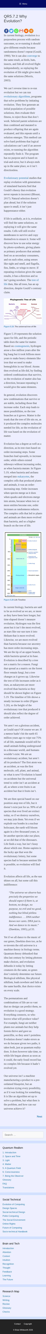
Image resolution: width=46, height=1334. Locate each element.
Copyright (28, 1324)
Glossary (7, 1180)
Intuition (6, 1260)
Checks (6, 1312)
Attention (7, 1252)
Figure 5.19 (9, 326)
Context (6, 1256)
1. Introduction (9, 1152)
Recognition (8, 1264)
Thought (6, 1268)
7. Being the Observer (13, 1176)
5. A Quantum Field (12, 1168)
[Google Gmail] (21, 31)
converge (32, 55)
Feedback (7, 1272)
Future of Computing (12, 1228)
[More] (31, 31)
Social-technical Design (14, 1212)
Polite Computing (11, 1216)
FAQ (5, 1184)
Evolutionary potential (16, 177)
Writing (6, 1300)
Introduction (8, 1248)
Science (6, 1296)
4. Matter (7, 1164)
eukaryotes (23, 476)
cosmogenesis (21, 346)
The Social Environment (14, 1220)
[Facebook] (6, 31)
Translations (8, 1187)
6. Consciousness (11, 1172)
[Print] (26, 31)
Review (6, 1304)
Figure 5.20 (9, 600)
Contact (17, 1324)
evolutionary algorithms (17, 96)
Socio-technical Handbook (15, 1231)
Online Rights (9, 1224)
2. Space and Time (11, 1156)
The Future (8, 1279)
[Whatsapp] (16, 31)
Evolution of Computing (14, 1204)
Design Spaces (10, 1208)
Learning (7, 1275)
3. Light (6, 1160)
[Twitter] (11, 31)
